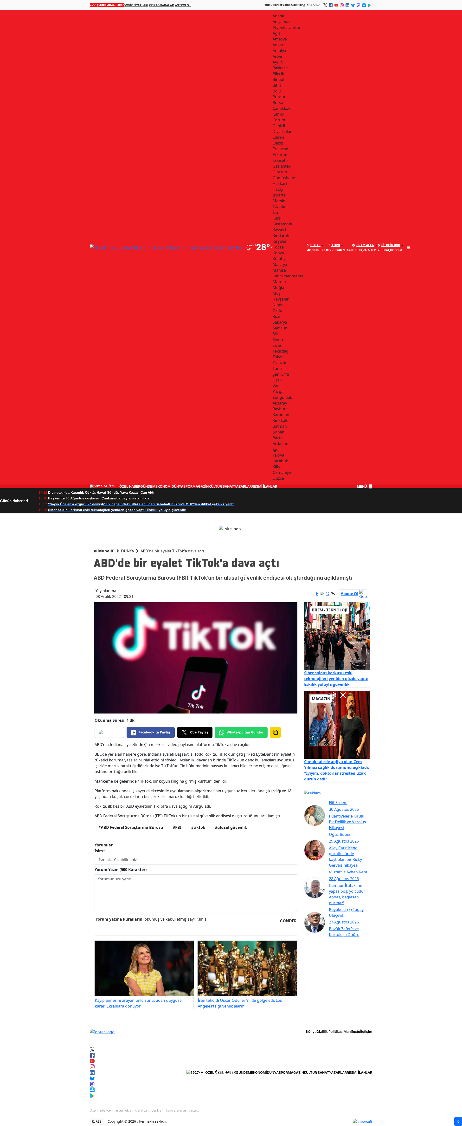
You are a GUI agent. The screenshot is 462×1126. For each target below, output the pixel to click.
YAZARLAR (314, 5)
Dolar (315, 245)
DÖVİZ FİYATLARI (136, 5)
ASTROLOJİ (183, 5)
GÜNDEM (147, 486)
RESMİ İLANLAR (264, 486)
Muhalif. (106, 551)
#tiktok (198, 827)
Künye (311, 1031)
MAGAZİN (200, 486)
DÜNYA (177, 486)
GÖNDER (288, 920)
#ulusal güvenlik (231, 827)
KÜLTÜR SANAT (221, 486)
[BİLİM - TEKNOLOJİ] (337, 635)
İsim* (100, 850)
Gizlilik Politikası (330, 1031)
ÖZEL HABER (129, 486)
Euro (335, 245)
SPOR (187, 486)
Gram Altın (365, 245)
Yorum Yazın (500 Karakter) (121, 869)
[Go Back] (458, 1121)
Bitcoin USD (390, 245)
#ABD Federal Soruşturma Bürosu (130, 827)
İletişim (366, 1031)
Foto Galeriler (272, 5)
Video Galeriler (292, 5)
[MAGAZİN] (337, 724)
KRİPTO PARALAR (161, 5)
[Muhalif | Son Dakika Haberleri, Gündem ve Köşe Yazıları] (102, 1031)
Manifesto (352, 1031)
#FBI (177, 827)
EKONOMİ (163, 486)
